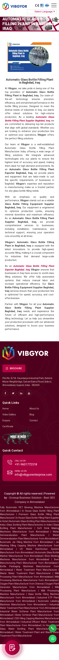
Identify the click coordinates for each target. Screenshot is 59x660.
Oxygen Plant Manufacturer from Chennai (22, 583)
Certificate (7, 426)
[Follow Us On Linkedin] (21, 393)
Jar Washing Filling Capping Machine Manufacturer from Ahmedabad (29, 545)
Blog (32, 414)
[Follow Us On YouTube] (29, 393)
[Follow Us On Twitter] (13, 393)
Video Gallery (9, 414)
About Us (34, 408)
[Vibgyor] (14, 7)
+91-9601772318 (26, 464)
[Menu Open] (54, 5)
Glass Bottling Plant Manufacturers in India (29, 524)
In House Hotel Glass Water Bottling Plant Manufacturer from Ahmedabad (29, 629)
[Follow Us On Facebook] (5, 393)
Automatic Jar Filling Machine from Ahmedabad (26, 542)
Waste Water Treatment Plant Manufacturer (25, 573)
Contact (34, 420)
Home (5, 408)
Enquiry (6, 420)
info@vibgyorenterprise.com (33, 474)
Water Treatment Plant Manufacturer (37, 569)
